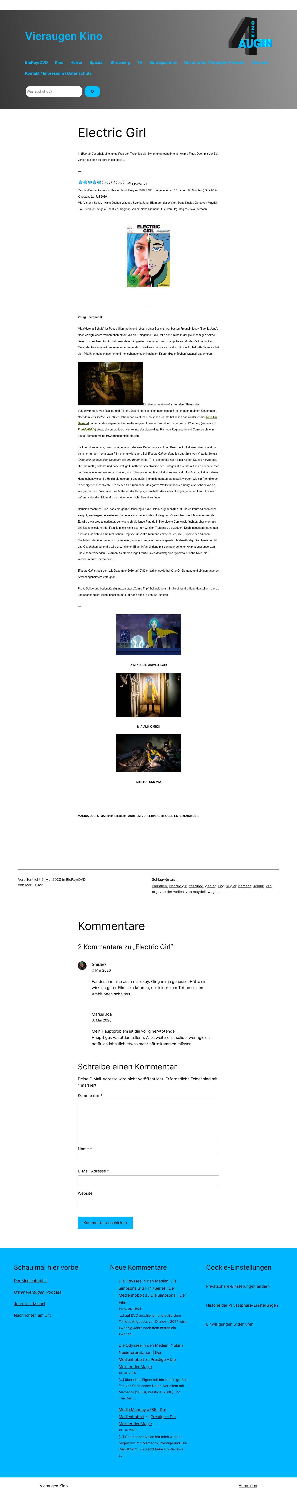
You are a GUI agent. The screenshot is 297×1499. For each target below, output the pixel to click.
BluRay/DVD (76, 879)
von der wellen (172, 891)
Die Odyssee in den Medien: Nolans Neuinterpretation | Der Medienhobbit (151, 1352)
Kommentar (90, 1095)
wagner (214, 891)
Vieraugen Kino (63, 36)
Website (85, 1193)
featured (196, 886)
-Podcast (37, 1292)
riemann (244, 886)
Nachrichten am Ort (32, 1315)
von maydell (196, 891)
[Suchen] (92, 91)
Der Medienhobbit (30, 1280)
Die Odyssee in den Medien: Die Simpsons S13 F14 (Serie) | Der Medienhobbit (148, 1288)
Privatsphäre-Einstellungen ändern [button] (238, 1286)
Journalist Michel (29, 1303)
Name (85, 1149)
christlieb (159, 886)
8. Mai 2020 (102, 1020)
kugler (231, 886)
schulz (258, 886)
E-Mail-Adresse (93, 1171)
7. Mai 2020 (101, 970)
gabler (210, 886)
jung (220, 886)
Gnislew (99, 964)
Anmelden (248, 1485)
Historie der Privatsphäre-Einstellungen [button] (242, 1305)
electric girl (178, 886)
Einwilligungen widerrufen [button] (230, 1324)
